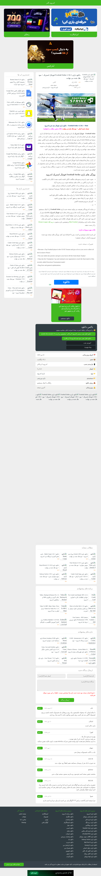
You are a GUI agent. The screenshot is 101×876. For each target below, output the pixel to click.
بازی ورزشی (46, 87)
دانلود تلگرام (69, 825)
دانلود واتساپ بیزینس (67, 845)
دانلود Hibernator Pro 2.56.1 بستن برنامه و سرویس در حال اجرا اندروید (16, 127)
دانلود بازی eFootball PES (89, 842)
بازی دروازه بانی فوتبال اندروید (71, 274)
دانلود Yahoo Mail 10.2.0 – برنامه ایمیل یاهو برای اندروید (16, 148)
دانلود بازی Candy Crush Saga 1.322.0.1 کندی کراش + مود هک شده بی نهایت (78, 581)
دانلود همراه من (68, 856)
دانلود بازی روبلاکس (91, 833)
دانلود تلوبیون (69, 859)
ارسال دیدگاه (65, 706)
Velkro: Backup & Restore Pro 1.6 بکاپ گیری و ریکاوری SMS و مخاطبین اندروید (49, 603)
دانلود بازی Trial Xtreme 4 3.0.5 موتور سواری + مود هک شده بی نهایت (78, 570)
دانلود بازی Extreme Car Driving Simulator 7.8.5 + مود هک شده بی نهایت (15, 291)
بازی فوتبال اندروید (81, 277)
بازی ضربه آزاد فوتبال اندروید (47, 274)
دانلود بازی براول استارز (90, 856)
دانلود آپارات (69, 865)
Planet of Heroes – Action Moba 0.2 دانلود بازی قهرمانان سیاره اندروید (79, 655)
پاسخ (39, 714)
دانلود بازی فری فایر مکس (89, 839)
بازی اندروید (54, 87)
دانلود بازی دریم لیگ (91, 830)
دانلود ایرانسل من (68, 853)
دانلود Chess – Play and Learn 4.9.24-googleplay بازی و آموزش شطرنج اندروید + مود (15, 302)
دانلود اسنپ (69, 836)
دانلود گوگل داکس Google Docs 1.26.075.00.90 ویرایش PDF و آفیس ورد (16, 93)
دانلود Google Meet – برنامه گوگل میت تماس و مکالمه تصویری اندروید (16, 181)
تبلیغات (24, 825)
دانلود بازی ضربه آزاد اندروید (59, 277)
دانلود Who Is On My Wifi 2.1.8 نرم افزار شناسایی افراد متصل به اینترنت (78, 614)
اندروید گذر (50, 2)
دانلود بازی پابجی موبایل (90, 825)
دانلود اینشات (69, 842)
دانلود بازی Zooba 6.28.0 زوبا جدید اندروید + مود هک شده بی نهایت (78, 559)
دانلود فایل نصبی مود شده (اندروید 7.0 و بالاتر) (77, 341)
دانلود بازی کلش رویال (90, 862)
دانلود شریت (69, 850)
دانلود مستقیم (65, 319)
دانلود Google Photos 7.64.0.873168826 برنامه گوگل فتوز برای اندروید (15, 170)
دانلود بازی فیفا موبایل (90, 865)
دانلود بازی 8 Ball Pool (90, 850)
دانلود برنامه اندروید (67, 822)
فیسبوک (45, 825)
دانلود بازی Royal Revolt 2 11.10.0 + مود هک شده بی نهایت (16, 246)
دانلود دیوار (70, 833)
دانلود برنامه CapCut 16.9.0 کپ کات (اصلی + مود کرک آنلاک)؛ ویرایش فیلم (15, 138)
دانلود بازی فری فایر (91, 828)
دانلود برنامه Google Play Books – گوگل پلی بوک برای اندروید (16, 158)
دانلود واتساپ (69, 828)
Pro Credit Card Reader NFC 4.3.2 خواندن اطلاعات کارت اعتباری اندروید (77, 603)
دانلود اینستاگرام (68, 830)
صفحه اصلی (22, 822)
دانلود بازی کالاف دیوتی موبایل (88, 845)
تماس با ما (23, 828)
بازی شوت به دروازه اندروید (59, 274)
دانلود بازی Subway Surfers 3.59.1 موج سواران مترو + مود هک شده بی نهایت (50, 581)
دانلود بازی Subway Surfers (88, 848)
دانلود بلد (70, 848)
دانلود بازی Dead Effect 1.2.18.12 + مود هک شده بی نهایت (16, 234)
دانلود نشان (70, 839)
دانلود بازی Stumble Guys (89, 836)
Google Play (87, 350)
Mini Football (70, 225)
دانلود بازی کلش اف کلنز (90, 859)
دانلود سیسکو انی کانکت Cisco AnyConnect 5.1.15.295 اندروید (15, 104)
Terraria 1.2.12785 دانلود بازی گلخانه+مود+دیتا (78, 665)
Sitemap (23, 830)
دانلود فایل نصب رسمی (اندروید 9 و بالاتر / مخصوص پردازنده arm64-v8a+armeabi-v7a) (67, 336)
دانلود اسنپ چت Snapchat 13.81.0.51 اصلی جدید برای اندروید (16, 115)
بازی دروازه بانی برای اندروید (83, 274)
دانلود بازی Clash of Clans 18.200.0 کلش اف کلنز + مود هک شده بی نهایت (16, 280)
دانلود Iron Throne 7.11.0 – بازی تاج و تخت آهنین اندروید (49, 665)
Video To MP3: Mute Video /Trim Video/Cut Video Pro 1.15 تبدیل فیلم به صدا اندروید (50, 614)
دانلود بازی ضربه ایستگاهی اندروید (46, 277)
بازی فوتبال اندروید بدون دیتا (71, 277)
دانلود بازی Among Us (90, 853)
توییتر (46, 828)
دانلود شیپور (69, 862)
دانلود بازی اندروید (91, 822)
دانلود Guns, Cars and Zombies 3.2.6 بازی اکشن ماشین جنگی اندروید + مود (49, 655)
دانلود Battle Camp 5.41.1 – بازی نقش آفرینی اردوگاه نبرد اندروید (49, 560)
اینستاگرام (45, 822)
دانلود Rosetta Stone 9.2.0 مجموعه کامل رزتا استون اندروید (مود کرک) (15, 82)
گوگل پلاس (44, 830)
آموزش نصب (87, 346)
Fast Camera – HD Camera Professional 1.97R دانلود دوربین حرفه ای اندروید (79, 625)
